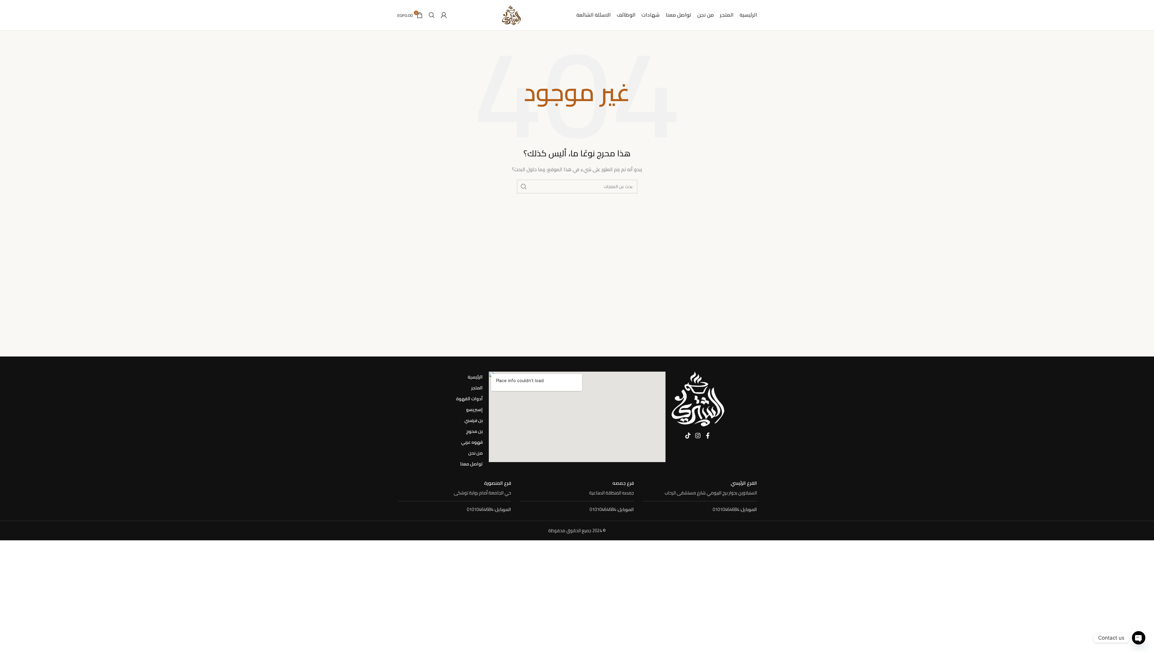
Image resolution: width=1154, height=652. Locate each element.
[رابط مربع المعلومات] (700, 488)
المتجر (477, 387)
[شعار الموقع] (511, 14)
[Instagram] (698, 436)
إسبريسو (474, 409)
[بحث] (432, 15)
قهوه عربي (472, 442)
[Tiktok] (688, 436)
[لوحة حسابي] (444, 15)
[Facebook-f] (708, 436)
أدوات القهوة (469, 398)
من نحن (475, 453)
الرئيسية (475, 376)
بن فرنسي (473, 420)
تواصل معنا (471, 463)
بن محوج (474, 431)
